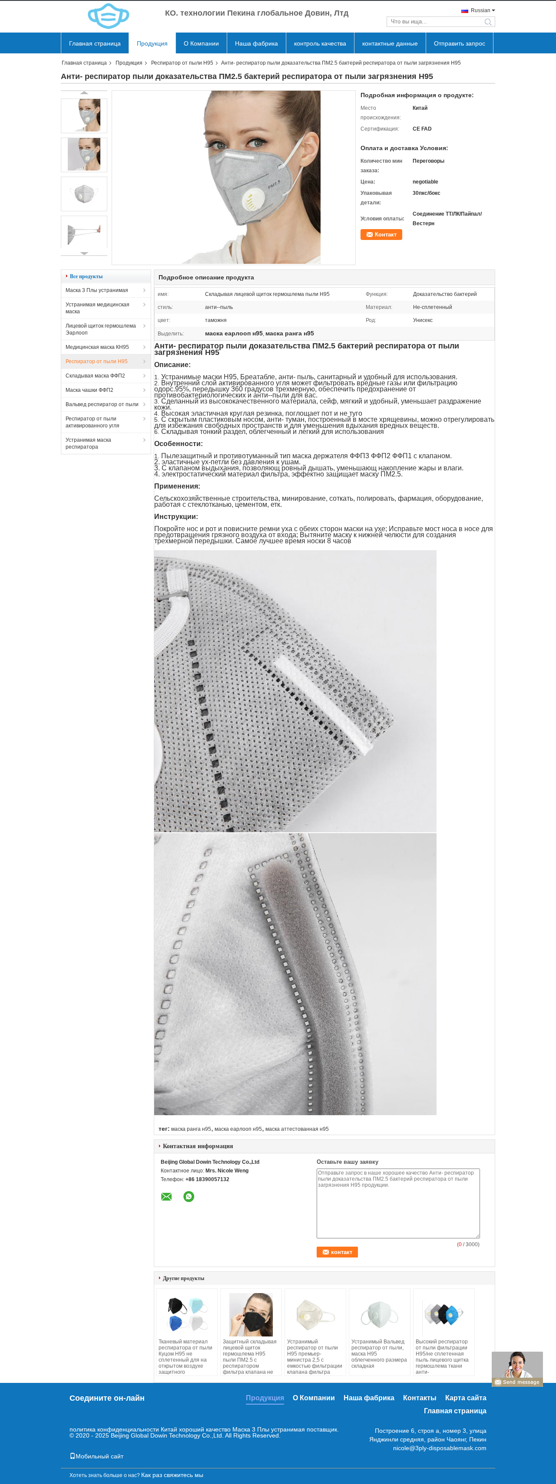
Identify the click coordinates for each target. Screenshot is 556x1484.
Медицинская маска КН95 (97, 347)
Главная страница (95, 43)
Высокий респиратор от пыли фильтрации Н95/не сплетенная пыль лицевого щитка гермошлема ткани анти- (442, 1357)
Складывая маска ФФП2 (95, 376)
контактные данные (390, 43)
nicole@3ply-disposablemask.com (439, 1448)
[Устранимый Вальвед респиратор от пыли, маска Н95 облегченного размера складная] (379, 1314)
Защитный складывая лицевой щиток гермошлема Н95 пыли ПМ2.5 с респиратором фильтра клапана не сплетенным (250, 1360)
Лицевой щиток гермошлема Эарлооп (101, 329)
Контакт (386, 234)
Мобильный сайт (99, 1456)
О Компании (201, 43)
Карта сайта (465, 1398)
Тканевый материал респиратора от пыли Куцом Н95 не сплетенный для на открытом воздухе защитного (185, 1357)
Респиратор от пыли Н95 (182, 63)
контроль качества (320, 43)
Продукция (152, 43)
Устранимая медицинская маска (97, 308)
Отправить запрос (459, 43)
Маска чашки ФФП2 (89, 390)
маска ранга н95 (191, 1129)
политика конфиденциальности (114, 1429)
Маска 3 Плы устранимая (97, 290)
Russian (480, 10)
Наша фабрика (256, 43)
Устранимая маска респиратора (88, 443)
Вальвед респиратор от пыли (102, 404)
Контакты (420, 1398)
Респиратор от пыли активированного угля (92, 422)
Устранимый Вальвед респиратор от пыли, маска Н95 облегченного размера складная (379, 1354)
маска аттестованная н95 (297, 1129)
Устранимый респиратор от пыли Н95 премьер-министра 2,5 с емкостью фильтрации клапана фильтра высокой (314, 1360)
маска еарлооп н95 (238, 1129)
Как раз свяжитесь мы (172, 1474)
